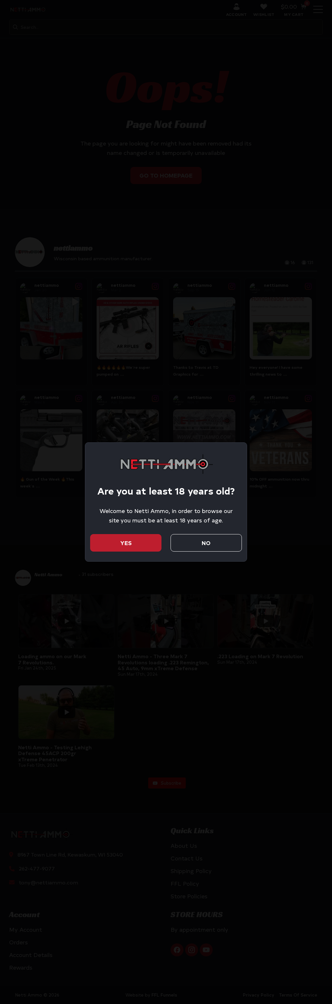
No (206, 543)
